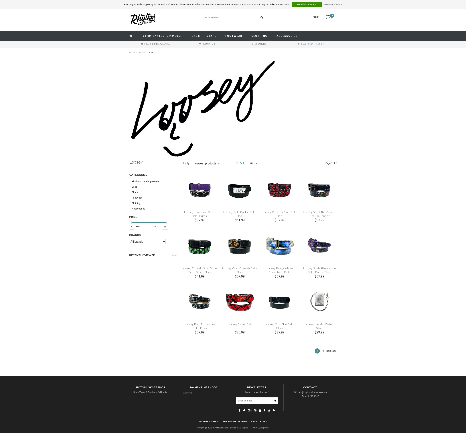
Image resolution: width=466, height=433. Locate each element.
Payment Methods (209, 421)
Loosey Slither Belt (240, 324)
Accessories (287, 35)
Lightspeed (243, 428)
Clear (174, 255)
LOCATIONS (260, 44)
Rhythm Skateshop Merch (161, 35)
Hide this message (306, 4)
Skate (211, 35)
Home (132, 52)
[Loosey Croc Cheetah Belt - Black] (240, 246)
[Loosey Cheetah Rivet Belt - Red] (279, 190)
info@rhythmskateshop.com (312, 392)
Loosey (150, 52)
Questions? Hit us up (312, 44)
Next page (331, 351)
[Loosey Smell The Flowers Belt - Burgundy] (319, 190)
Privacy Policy (259, 421)
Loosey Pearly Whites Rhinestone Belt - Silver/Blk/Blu (279, 272)
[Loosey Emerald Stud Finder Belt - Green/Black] (200, 246)
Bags (196, 35)
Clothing (259, 35)
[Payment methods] (187, 393)
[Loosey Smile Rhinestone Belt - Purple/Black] (319, 246)
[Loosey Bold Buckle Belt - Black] (240, 190)
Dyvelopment (263, 428)
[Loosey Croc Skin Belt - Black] (279, 302)
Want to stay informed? (256, 392)
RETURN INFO (209, 44)
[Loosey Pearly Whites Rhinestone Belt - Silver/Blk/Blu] (279, 246)
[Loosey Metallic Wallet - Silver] (319, 302)
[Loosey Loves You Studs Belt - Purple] (200, 190)
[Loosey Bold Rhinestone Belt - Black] (200, 302)
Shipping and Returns (235, 421)
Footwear (233, 35)
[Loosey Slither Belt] (240, 302)
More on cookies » (332, 4)
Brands (141, 52)
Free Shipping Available (157, 44)
